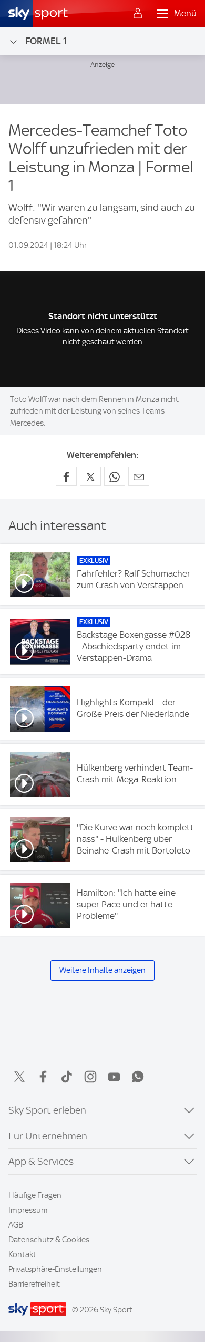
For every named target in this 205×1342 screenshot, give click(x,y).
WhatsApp (138, 1076)
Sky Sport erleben (47, 1110)
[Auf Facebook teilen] (66, 476)
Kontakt (22, 1254)
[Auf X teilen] (90, 476)
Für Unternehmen (47, 1136)
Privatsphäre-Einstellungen (55, 1269)
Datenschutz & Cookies (48, 1239)
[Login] (138, 13)
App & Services (41, 1161)
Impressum (28, 1210)
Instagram (90, 1076)
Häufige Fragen (35, 1195)
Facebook (43, 1076)
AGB (15, 1225)
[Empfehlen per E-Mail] (138, 476)
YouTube (114, 1076)
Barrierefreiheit (34, 1284)
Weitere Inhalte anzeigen (102, 970)
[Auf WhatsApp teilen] (114, 476)
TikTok (67, 1076)
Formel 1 (46, 40)
